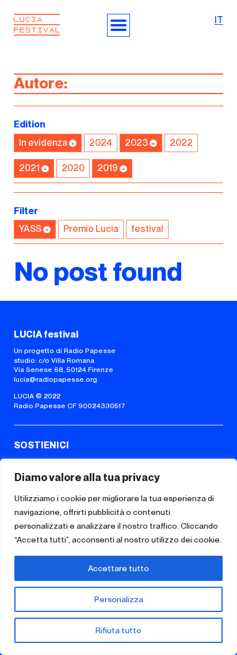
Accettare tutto (118, 568)
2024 (100, 142)
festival (147, 228)
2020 (73, 167)
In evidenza (43, 142)
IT (219, 19)
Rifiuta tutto (118, 630)
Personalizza (118, 599)
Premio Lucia (90, 228)
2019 (107, 167)
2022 (181, 142)
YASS (30, 228)
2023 (136, 142)
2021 (29, 167)
